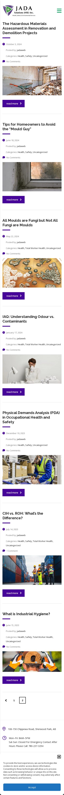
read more (12, 103)
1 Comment (12, 550)
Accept (32, 787)
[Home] (18, 10)
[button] (59, 756)
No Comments (13, 61)
